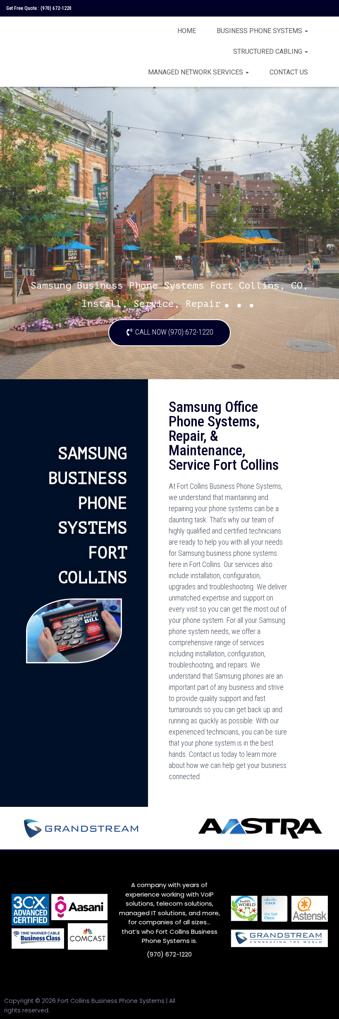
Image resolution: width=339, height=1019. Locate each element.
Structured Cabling (268, 51)
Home (186, 31)
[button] (169, 332)
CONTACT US (289, 72)
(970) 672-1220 (56, 8)
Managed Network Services (196, 72)
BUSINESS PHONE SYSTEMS (260, 31)
